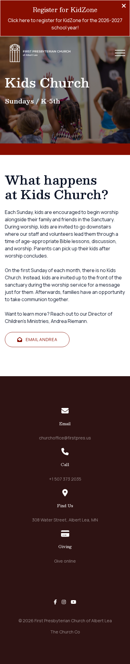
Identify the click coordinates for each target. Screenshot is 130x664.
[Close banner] (123, 6)
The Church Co (65, 632)
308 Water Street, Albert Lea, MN (65, 520)
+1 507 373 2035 (65, 479)
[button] (120, 53)
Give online (65, 561)
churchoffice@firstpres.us (65, 438)
